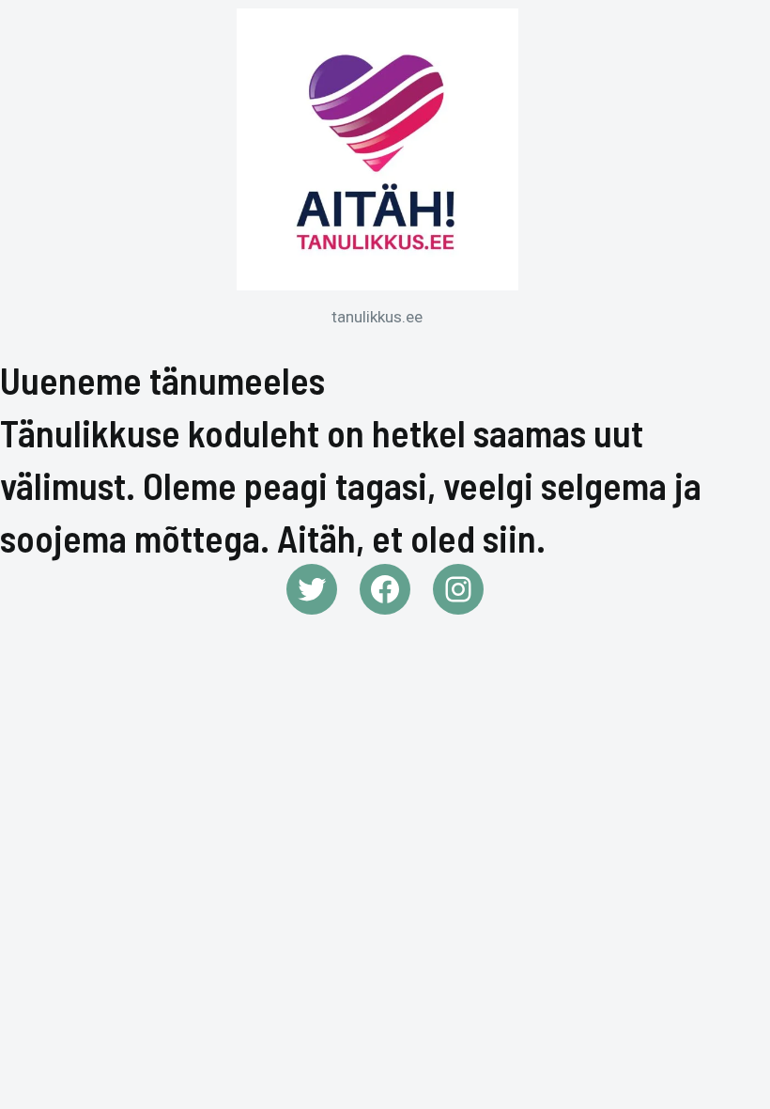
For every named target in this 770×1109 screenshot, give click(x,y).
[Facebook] (385, 589)
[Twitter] (311, 589)
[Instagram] (458, 589)
